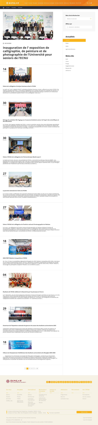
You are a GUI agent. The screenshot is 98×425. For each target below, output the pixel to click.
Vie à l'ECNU (78, 3)
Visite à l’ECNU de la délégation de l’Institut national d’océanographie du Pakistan (26, 224)
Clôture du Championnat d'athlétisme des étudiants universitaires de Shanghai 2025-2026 (29, 352)
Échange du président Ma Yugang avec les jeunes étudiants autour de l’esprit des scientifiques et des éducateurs (31, 120)
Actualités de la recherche (43, 395)
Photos (67, 43)
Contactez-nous (65, 398)
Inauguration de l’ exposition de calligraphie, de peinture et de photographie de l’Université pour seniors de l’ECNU (27, 53)
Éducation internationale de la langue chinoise (31, 404)
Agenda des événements (70, 49)
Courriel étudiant (87, 417)
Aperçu (8, 394)
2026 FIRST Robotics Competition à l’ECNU (15, 258)
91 (37, 368)
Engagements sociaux (70, 66)
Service (84, 398)
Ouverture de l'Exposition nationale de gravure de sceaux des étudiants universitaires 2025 (29, 325)
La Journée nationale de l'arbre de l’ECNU (15, 190)
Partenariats (31, 396)
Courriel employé (87, 420)
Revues (41, 402)
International (40, 3)
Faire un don (84, 412)
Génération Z (68, 70)
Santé (67, 59)
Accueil (26, 3)
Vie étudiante (86, 394)
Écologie (67, 63)
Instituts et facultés (59, 3)
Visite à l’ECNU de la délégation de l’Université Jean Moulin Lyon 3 (22, 157)
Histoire (8, 396)
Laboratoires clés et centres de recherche (42, 399)
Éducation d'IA (68, 68)
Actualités (35, 3)
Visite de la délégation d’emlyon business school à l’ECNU (19, 86)
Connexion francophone (31, 399)
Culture (67, 61)
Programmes (64, 394)
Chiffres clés (9, 400)
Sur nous (30, 3)
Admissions (66, 3)
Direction (8, 398)
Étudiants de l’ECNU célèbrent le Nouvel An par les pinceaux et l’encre (23, 291)
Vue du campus (86, 396)
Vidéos (67, 46)
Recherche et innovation (49, 3)
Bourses (63, 396)
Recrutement (72, 3)
